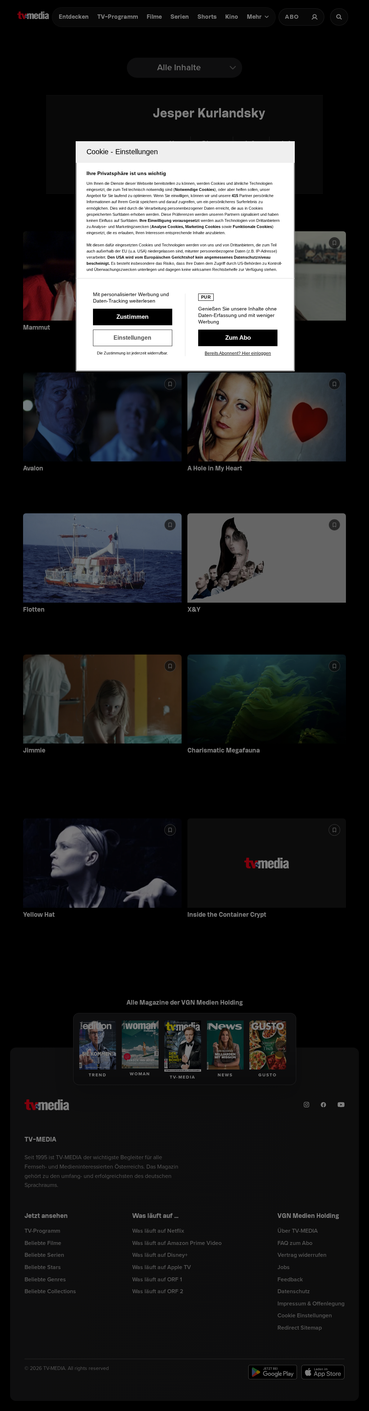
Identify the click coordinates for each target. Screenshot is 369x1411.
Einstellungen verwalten (132, 338)
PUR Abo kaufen (237, 338)
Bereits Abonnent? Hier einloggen (238, 353)
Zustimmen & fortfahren (132, 317)
